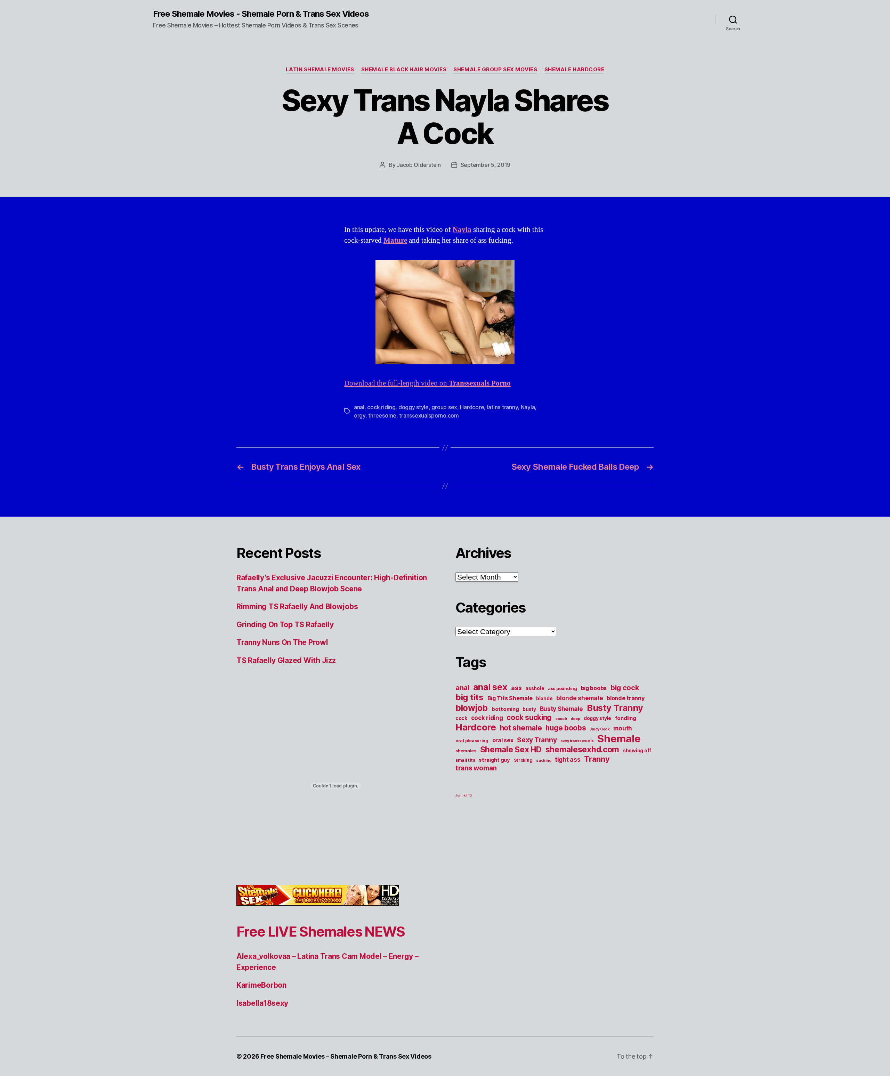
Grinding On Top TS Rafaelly (285, 624)
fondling (625, 718)
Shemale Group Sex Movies (495, 69)
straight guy (494, 760)
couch (561, 719)
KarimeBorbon (261, 985)
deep (575, 719)
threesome (382, 415)
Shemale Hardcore (574, 69)
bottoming (505, 709)
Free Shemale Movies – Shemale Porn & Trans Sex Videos (345, 1056)
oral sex (502, 740)
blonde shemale (579, 698)
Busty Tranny (615, 707)
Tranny (596, 758)
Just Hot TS (463, 795)
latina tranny (502, 407)
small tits (465, 760)
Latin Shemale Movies (320, 69)
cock (461, 718)
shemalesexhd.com (582, 749)
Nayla (528, 407)
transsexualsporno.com (429, 415)
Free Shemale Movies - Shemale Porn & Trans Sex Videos (261, 14)
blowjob (471, 708)
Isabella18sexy (262, 1003)
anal (359, 407)
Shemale (618, 739)
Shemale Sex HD (511, 749)
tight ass (568, 759)
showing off (637, 750)
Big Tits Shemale (510, 698)
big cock (624, 687)
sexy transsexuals (576, 741)
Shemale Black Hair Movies (404, 69)
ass (516, 687)
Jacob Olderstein (419, 164)
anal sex (490, 686)
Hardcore (472, 407)
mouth (622, 728)
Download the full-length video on (427, 383)
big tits (469, 697)
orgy (359, 415)
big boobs (594, 688)
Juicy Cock (599, 729)
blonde (544, 698)
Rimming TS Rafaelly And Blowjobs (297, 606)
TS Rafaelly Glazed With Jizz (285, 660)
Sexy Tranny (537, 740)
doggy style (413, 407)
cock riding (381, 407)
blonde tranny (626, 698)
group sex (444, 407)
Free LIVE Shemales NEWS (320, 931)
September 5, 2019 (485, 164)
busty (529, 709)
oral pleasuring (471, 740)
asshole (534, 688)
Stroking (523, 760)
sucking (543, 760)
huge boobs (565, 727)
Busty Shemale (561, 708)
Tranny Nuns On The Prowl (282, 642)
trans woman (476, 768)
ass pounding (562, 688)
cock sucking (529, 717)
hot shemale (521, 727)
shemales (465, 750)
